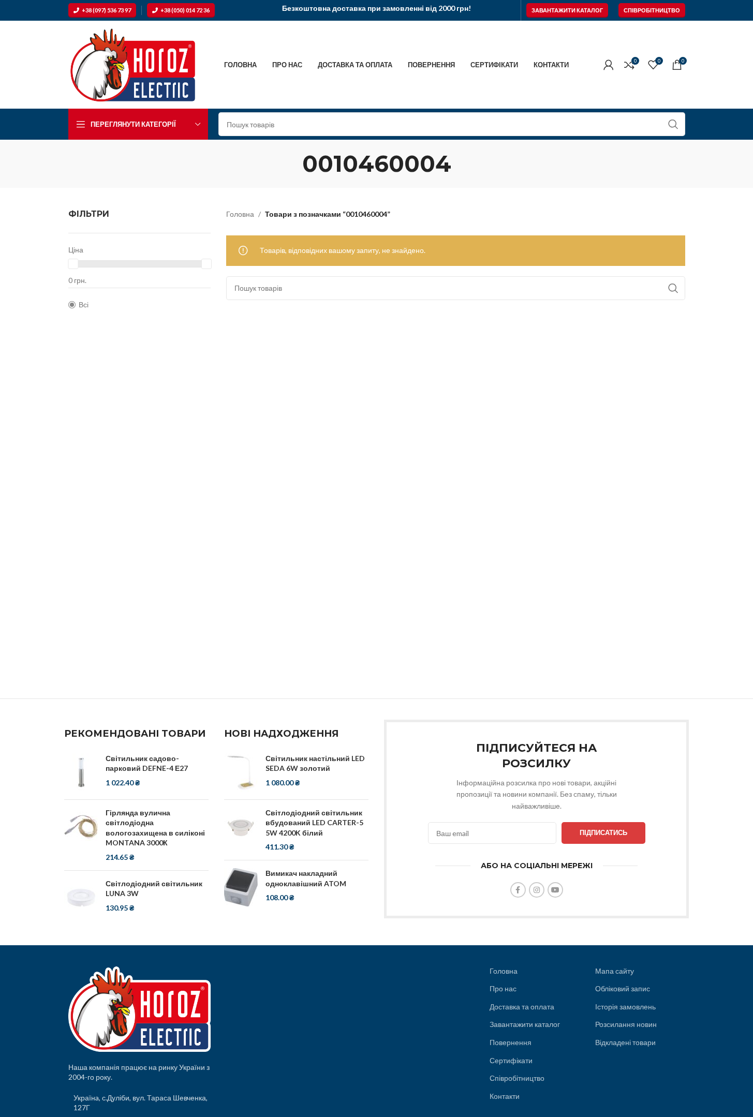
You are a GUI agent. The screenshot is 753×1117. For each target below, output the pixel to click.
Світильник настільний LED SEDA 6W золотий (315, 763)
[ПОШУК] (673, 124)
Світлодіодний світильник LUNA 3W (154, 888)
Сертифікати (511, 1060)
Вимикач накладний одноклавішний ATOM (305, 878)
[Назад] (289, 163)
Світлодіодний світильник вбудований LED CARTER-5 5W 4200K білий (314, 822)
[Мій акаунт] (608, 64)
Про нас (503, 988)
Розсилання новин (626, 1024)
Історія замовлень (625, 1006)
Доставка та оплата (522, 1006)
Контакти (505, 1096)
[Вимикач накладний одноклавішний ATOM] (241, 887)
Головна (240, 214)
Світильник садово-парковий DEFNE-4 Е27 (147, 763)
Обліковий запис (622, 988)
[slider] (73, 264)
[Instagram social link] (536, 890)
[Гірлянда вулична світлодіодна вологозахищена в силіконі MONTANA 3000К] (81, 835)
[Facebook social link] (518, 890)
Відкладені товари (625, 1042)
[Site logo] (133, 63)
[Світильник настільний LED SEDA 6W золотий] (241, 772)
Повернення (510, 1042)
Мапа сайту (614, 970)
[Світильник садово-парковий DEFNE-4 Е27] (81, 772)
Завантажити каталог (567, 10)
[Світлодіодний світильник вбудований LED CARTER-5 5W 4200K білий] (241, 830)
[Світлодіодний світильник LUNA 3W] (81, 897)
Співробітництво (517, 1078)
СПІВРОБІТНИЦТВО (652, 10)
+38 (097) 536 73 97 (106, 10)
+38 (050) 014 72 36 (185, 10)
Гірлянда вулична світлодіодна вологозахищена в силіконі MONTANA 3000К (155, 827)
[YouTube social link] (555, 890)
